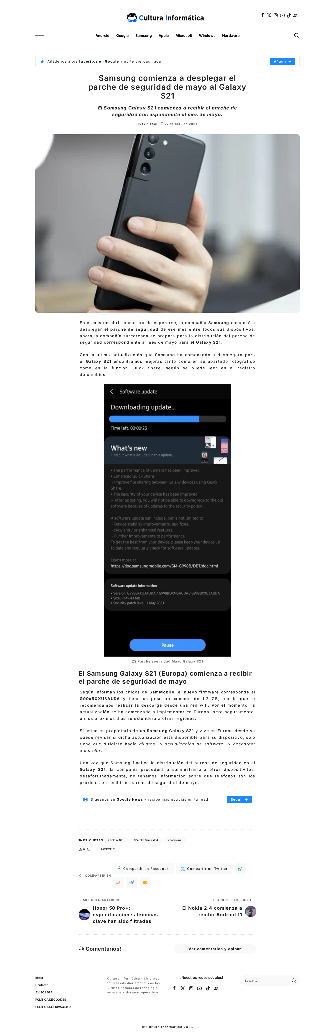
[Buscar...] (297, 35)
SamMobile (108, 848)
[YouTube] (282, 15)
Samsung (176, 840)
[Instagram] (275, 15)
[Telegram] (131, 882)
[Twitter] (269, 15)
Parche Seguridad (146, 840)
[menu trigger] (42, 35)
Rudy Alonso (147, 123)
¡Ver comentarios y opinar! (215, 949)
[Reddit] (118, 882)
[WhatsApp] (240, 868)
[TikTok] (288, 15)
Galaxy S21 (117, 840)
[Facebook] (262, 15)
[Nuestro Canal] (295, 15)
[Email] (145, 882)
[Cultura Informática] (168, 15)
